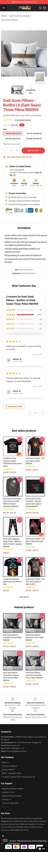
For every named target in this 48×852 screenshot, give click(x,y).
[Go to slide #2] (31, 90)
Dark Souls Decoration (19, 16)
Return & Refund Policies (11, 796)
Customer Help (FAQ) (10, 803)
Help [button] (43, 849)
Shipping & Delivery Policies (12, 789)
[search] (40, 7)
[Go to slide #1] (17, 90)
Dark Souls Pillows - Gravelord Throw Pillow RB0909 (12, 637)
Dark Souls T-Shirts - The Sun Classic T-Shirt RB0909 (35, 461)
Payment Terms (8, 792)
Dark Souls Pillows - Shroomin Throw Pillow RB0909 (35, 637)
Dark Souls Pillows (9, 20)
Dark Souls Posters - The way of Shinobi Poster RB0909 (35, 541)
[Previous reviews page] (30, 413)
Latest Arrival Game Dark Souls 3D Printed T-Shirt (12, 581)
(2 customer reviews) (22, 120)
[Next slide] (43, 53)
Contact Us (6, 799)
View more (24, 597)
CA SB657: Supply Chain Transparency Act (18, 777)
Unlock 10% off (5, 840)
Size (5, 129)
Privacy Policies (8, 770)
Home (3, 16)
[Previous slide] (5, 53)
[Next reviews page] (42, 413)
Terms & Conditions (9, 766)
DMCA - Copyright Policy (11, 773)
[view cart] (44, 7)
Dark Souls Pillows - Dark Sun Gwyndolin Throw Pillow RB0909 (34, 675)
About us (5, 762)
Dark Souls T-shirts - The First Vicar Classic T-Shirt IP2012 (35, 581)
